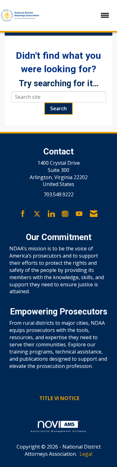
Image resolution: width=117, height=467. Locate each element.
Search (58, 108)
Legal (86, 453)
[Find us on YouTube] (79, 214)
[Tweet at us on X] (37, 214)
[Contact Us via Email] (93, 214)
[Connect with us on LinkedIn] (51, 214)
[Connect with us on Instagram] (65, 214)
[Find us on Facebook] (23, 214)
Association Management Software (59, 431)
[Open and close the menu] (78, 15)
